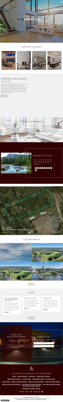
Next (61, 131)
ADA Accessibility (38, 399)
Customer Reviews (22, 376)
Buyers (14, 376)
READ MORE (6, 312)
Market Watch (6, 381)
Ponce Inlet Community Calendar (31, 386)
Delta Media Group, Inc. (39, 398)
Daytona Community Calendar (19, 381)
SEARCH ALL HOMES (31, 25)
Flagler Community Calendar (52, 381)
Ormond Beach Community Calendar (31, 384)
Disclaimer (44, 399)
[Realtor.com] (45, 168)
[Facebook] (36, 168)
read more (33, 133)
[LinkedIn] (38, 168)
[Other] (51, 168)
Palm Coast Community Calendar (51, 384)
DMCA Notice (31, 399)
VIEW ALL (31, 284)
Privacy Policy (26, 399)
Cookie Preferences (5, 400)
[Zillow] (49, 168)
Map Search (32, 376)
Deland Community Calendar (36, 381)
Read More (4, 95)
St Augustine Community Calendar (31, 388)
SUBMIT (44, 348)
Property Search (26, 379)
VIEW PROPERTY (56, 232)
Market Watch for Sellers (43, 376)
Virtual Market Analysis (38, 379)
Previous (1, 131)
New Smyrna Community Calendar (11, 384)
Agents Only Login (20, 399)
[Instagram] (42, 168)
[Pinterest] (40, 168)
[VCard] (36, 170)
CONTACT (16, 351)
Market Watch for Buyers (14, 379)
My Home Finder (50, 379)
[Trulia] (47, 168)
